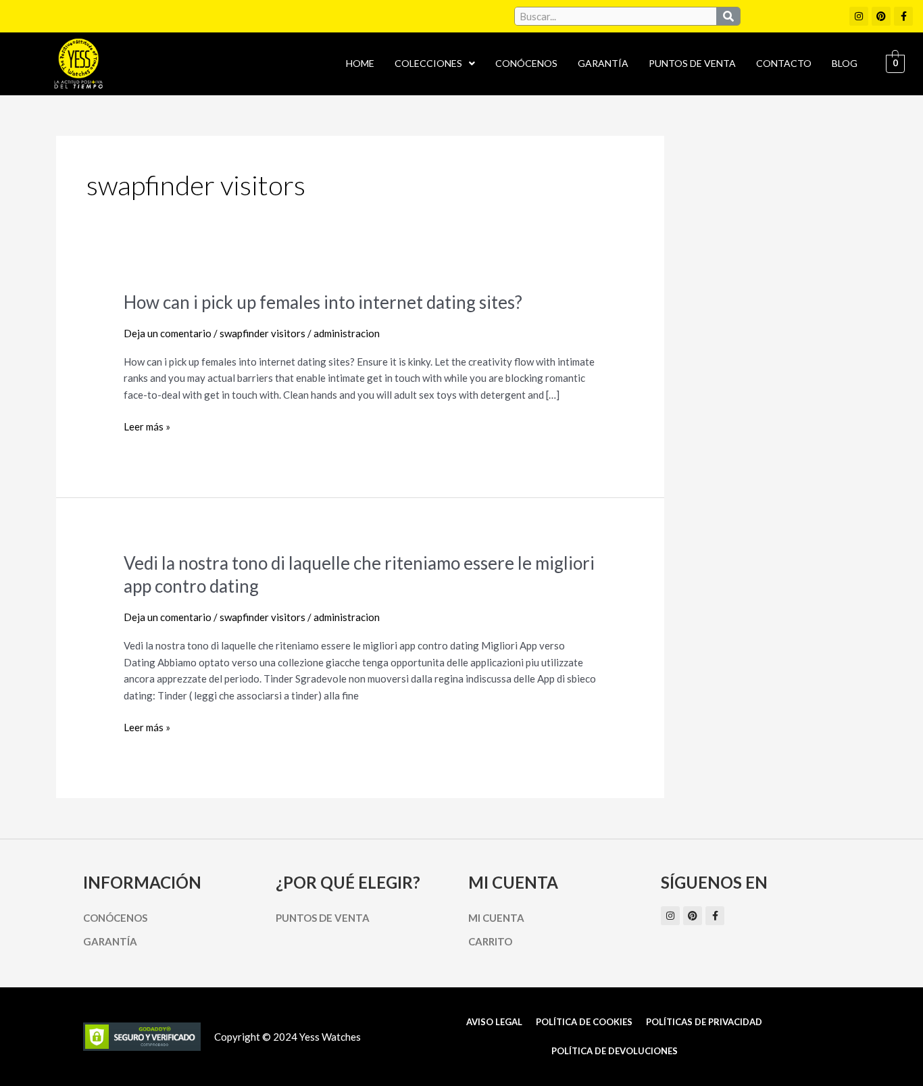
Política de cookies (584, 1021)
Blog (844, 63)
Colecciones (428, 63)
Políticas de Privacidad (704, 1021)
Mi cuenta (496, 918)
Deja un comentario (167, 333)
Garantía (603, 63)
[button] (434, 63)
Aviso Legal (494, 1021)
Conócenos (526, 63)
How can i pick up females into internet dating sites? (323, 302)
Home (360, 63)
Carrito (490, 941)
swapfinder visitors (262, 333)
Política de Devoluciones (614, 1050)
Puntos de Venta (692, 63)
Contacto (784, 63)
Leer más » (147, 426)
